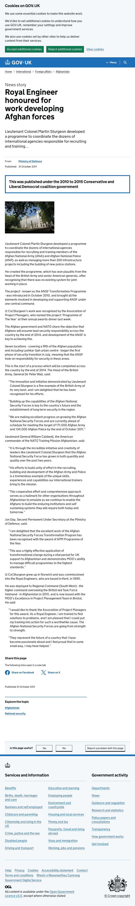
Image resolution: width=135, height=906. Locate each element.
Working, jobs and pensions (66, 848)
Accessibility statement (57, 870)
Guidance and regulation (108, 803)
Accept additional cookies (24, 49)
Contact (82, 870)
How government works (108, 836)
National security (15, 713)
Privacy (20, 870)
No (67, 748)
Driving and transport (19, 848)
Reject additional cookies (65, 49)
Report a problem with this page (105, 748)
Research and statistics (107, 810)
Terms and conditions (19, 875)
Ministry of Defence (30, 161)
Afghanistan (63, 71)
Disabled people (16, 840)
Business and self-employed (23, 807)
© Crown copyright (117, 896)
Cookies (33, 870)
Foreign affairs (43, 71)
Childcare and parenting (21, 814)
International (23, 71)
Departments (101, 788)
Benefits (10, 788)
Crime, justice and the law (22, 833)
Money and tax (58, 822)
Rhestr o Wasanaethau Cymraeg (58, 875)
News (96, 795)
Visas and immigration (63, 840)
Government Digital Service (23, 880)
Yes (47, 748)
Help (8, 870)
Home (8, 71)
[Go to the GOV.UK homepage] (18, 62)
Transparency (101, 829)
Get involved (100, 844)
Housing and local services (66, 814)
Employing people (60, 795)
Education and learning (63, 788)
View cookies (95, 49)
